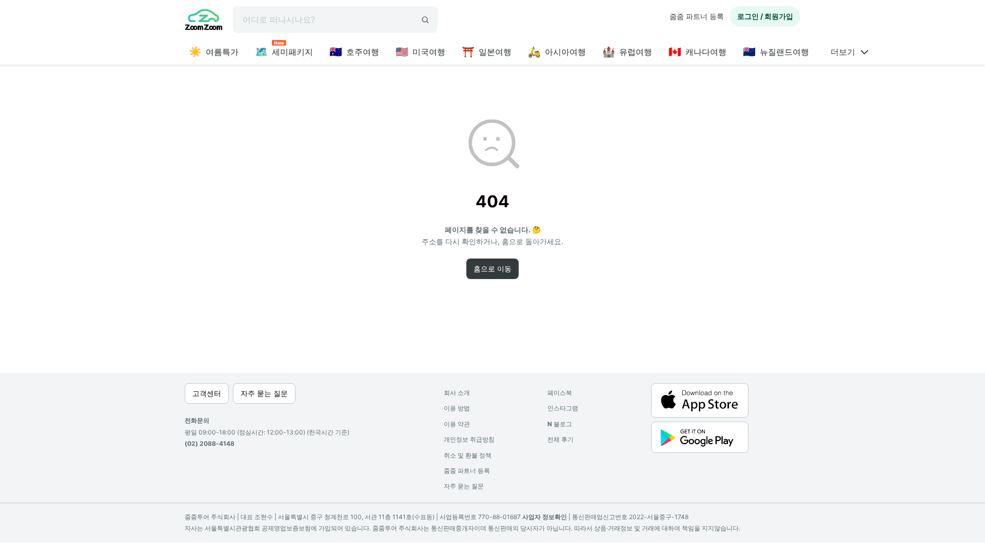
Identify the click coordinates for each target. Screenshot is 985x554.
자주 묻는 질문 (464, 486)
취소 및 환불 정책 (467, 455)
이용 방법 (457, 408)
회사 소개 (457, 393)
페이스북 (559, 393)
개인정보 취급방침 (469, 439)
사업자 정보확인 (544, 517)
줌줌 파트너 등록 (696, 16)
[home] (204, 21)
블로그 (559, 424)
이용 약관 (457, 424)
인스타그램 (562, 408)
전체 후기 (560, 439)
